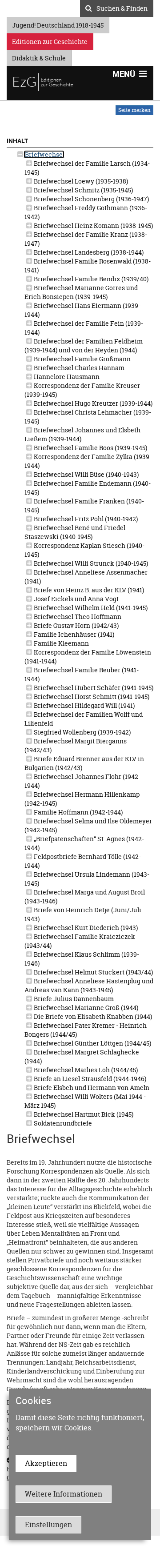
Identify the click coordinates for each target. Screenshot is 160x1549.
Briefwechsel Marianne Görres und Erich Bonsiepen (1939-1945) (81, 292)
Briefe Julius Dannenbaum (73, 998)
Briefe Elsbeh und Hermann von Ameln (90, 1087)
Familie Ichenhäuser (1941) (73, 634)
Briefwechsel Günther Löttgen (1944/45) (91, 1043)
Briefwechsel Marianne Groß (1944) (85, 1007)
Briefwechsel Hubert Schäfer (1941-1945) (92, 687)
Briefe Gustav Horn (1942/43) (75, 625)
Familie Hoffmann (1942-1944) (77, 812)
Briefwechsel (44, 154)
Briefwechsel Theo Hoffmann (76, 616)
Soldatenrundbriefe (62, 1123)
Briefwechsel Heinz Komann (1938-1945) (92, 225)
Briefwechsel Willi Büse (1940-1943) (85, 474)
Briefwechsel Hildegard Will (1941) (83, 705)
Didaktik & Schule (39, 57)
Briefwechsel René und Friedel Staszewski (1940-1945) (74, 532)
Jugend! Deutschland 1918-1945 (58, 24)
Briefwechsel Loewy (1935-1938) (80, 181)
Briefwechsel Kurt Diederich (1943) (85, 927)
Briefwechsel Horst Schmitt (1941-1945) (90, 696)
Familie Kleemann (60, 643)
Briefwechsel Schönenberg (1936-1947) (90, 199)
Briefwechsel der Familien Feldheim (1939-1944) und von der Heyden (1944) (83, 345)
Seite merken (134, 110)
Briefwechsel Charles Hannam (78, 367)
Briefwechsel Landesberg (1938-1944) (88, 252)
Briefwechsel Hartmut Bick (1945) (82, 1114)
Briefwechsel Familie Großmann (81, 359)
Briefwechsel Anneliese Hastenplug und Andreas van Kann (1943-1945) (88, 985)
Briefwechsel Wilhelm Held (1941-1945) (90, 607)
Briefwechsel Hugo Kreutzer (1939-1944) (92, 403)
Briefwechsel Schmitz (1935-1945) (82, 190)
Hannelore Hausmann (66, 376)
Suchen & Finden (122, 7)
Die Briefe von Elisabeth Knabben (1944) (92, 1016)
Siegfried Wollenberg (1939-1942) (81, 732)
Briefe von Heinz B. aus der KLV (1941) (88, 590)
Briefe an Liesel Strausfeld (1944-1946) (89, 1078)
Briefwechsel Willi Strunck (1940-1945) (90, 563)
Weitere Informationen (63, 1494)
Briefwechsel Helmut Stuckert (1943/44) (92, 972)
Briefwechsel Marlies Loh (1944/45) (85, 1070)
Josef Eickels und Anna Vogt (75, 599)
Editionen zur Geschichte (50, 40)
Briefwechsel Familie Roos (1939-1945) (89, 447)
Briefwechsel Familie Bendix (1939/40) (90, 279)
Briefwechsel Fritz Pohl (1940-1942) (85, 519)
